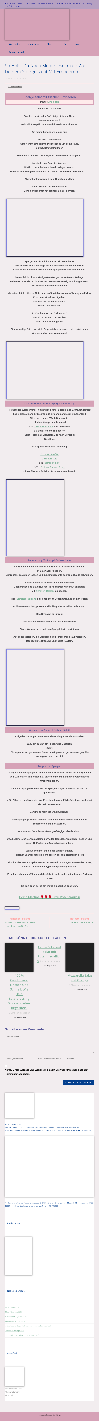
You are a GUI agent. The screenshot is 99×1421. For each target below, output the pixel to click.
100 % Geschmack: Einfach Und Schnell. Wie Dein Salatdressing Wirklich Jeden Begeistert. (19, 993)
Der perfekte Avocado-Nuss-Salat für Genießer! (23, 1335)
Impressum (42, 1415)
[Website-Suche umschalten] (32, 52)
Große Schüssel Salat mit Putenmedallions (49, 954)
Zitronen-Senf (52, 462)
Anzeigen (53, 101)
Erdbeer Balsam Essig (52, 467)
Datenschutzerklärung (53, 1415)
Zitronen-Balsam (43, 426)
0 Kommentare (15, 86)
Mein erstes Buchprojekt (14, 1330)
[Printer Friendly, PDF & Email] (12, 908)
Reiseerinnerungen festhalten (16, 1316)
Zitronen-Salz (49, 458)
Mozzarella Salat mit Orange (80, 980)
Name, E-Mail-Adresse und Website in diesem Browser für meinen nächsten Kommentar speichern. (46, 1072)
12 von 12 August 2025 (13, 1312)
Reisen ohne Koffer (12, 1307)
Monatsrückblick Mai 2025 (14, 1321)
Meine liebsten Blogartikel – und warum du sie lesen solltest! (28, 1326)
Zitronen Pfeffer (49, 454)
